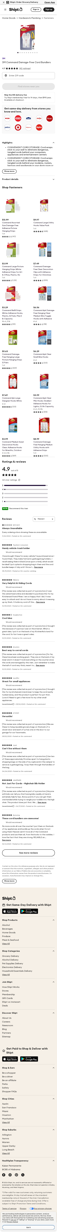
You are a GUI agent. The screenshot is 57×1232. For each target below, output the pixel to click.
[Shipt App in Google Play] (29, 911)
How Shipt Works (10, 987)
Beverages (7, 929)
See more (38, 567)
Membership (8, 994)
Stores (5, 991)
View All (6, 944)
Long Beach (8, 1150)
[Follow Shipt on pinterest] (16, 1175)
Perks (5, 1084)
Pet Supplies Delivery (12, 964)
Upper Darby (8, 1146)
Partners (6, 1033)
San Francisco (9, 1108)
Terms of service (9, 1209)
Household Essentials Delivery (17, 971)
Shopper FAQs (9, 1091)
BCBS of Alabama (11, 1169)
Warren (6, 1142)
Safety (5, 1088)
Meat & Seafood (10, 940)
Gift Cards (7, 998)
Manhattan (8, 1119)
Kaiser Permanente (11, 1166)
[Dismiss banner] (3, 2)
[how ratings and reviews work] (19, 480)
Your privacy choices (43, 1209)
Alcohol (6, 925)
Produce (6, 936)
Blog (4, 1029)
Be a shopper (9, 1073)
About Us (6, 1018)
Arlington (7, 1135)
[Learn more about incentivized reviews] (13, 704)
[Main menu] (5, 9)
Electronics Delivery (12, 967)
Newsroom (7, 1025)
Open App (49, 2)
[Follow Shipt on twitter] (22, 1175)
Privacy (23, 1209)
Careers (6, 1022)
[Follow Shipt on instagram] (10, 1175)
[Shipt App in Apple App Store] (10, 911)
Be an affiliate (9, 1080)
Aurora (5, 1139)
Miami (5, 1111)
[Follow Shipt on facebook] (3, 1175)
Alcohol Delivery (10, 960)
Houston (6, 1115)
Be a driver (7, 1077)
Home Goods (9, 933)
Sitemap (6, 1037)
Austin (5, 1104)
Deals (5, 1006)
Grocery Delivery (10, 956)
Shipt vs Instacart (11, 1002)
